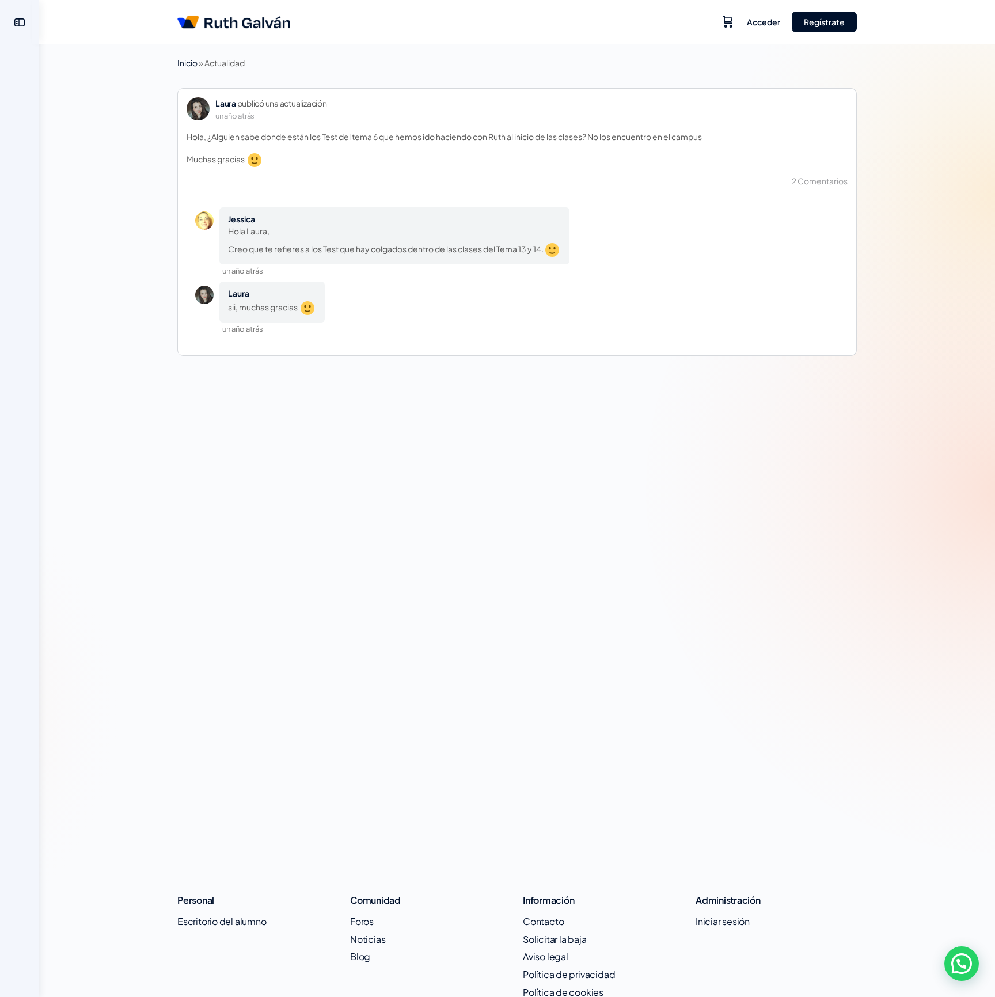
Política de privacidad (569, 974)
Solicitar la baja (554, 939)
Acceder (763, 22)
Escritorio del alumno (222, 921)
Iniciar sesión (723, 921)
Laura (225, 103)
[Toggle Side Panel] (19, 22)
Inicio (187, 63)
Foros (362, 921)
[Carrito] (727, 22)
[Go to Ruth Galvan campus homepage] (233, 19)
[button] (961, 963)
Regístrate (824, 22)
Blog (360, 956)
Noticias (367, 939)
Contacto (543, 921)
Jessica (241, 219)
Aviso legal (545, 956)
